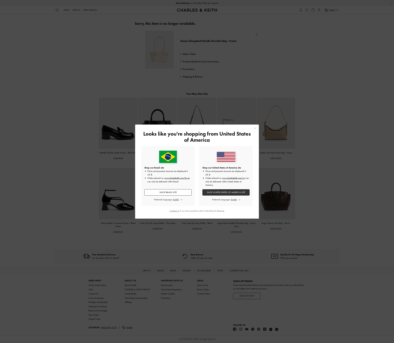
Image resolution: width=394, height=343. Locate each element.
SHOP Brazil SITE (168, 192)
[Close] (255, 128)
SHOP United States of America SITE (226, 192)
